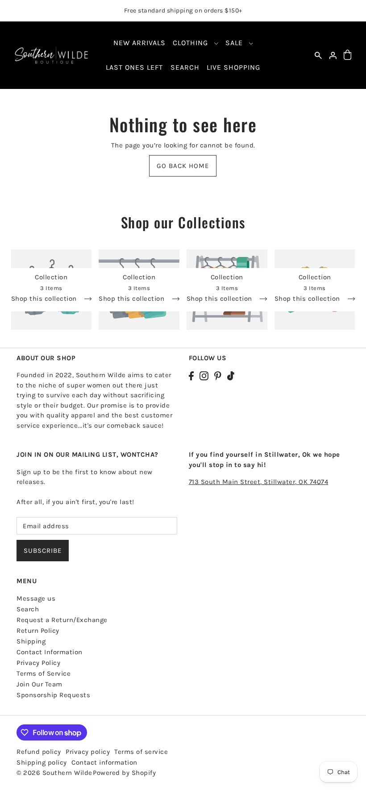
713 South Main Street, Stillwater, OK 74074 (259, 482)
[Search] (318, 55)
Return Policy (38, 631)
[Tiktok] (230, 375)
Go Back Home (183, 166)
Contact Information (50, 652)
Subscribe (43, 551)
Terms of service (141, 752)
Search (28, 609)
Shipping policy (42, 762)
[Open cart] (347, 55)
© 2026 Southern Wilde (54, 773)
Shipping (31, 641)
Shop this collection (45, 299)
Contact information (104, 762)
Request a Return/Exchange (62, 620)
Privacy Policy (38, 663)
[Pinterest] (217, 375)
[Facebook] (191, 375)
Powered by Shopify (124, 773)
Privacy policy (88, 752)
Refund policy (39, 752)
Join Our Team (39, 684)
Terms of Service (44, 673)
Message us (36, 598)
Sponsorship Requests (53, 695)
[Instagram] (204, 375)
